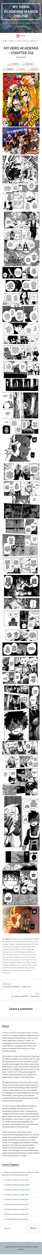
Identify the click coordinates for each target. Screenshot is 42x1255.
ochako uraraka (31, 962)
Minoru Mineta (8, 954)
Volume (21, 970)
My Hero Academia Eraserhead (17, 960)
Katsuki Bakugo (28, 949)
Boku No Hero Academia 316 (16, 941)
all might (13, 939)
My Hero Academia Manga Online (21, 11)
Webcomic (6, 973)
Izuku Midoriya (16, 949)
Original (5, 965)
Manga (5, 952)
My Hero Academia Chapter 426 (16, 1214)
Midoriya (30, 952)
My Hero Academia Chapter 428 (16, 1204)
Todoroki (21, 967)
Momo (16, 954)
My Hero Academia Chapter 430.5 (17, 1190)
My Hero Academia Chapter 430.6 (17, 1185)
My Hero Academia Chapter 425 (16, 1219)
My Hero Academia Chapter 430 (16, 1194)
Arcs (22, 939)
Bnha (32, 939)
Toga (26, 967)
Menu (23, 36)
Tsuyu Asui (14, 970)
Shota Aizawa (27, 965)
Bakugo (27, 939)
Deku (24, 944)
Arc (18, 939)
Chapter (11, 944)
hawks (28, 947)
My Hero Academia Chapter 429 (16, 1199)
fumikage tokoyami (19, 947)
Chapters (18, 944)
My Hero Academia (14, 957)
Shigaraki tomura (15, 965)
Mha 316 (11, 952)
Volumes (28, 970)
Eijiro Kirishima (32, 944)
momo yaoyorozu (26, 954)
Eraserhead (6, 947)
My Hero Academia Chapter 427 (16, 1209)
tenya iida (13, 967)
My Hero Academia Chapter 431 (16, 1180)
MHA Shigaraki (21, 952)
